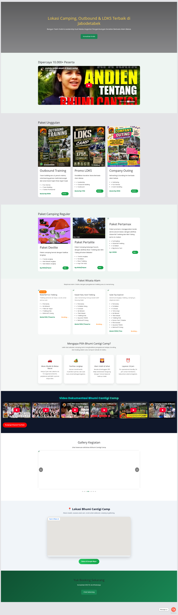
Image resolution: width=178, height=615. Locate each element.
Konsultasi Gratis (89, 36)
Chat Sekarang (89, 592)
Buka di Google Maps (89, 561)
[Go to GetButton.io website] (174, 613)
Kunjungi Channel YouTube (15, 425)
